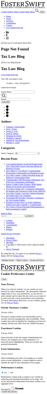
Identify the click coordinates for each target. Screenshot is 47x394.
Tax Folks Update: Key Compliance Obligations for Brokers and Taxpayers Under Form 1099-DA (25, 190)
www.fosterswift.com (14, 28)
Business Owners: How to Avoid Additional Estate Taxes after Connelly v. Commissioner (23, 203)
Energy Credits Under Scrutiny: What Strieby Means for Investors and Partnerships (24, 185)
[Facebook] (6, 36)
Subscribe (5, 102)
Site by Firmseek (12, 249)
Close (4, 279)
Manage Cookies (8, 260)
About (8, 19)
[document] (23, 328)
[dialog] (23, 257)
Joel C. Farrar (11, 129)
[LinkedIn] (7, 107)
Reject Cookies (22, 260)
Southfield (10, 223)
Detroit (9, 227)
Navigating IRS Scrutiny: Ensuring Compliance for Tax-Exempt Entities (25, 199)
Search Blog (6, 92)
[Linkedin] (7, 33)
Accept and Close (36, 260)
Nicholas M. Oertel (13, 136)
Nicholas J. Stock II (14, 138)
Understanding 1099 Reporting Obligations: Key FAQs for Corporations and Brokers (25, 181)
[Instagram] (7, 39)
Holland (9, 229)
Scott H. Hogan (12, 134)
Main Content (19, 12)
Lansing (9, 220)
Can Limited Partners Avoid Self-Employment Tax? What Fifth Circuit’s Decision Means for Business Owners (24, 166)
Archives (9, 21)
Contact (9, 25)
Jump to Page (6, 213)
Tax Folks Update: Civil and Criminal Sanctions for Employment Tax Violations (25, 194)
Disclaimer (10, 238)
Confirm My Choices (9, 392)
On (5, 373)
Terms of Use (18, 256)
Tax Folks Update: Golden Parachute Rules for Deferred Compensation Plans (24, 176)
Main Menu (30, 12)
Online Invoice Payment (10, 234)
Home (8, 16)
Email (3, 99)
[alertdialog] (23, 328)
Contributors (11, 23)
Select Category (7, 153)
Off (11, 373)
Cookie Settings (7, 12)
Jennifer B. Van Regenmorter (17, 140)
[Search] (37, 12)
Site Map (9, 242)
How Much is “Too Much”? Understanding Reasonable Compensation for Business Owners (25, 172)
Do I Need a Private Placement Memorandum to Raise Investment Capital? (25, 208)
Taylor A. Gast (12, 131)
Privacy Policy (12, 240)
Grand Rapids (11, 225)
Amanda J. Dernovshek (15, 127)
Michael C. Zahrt (13, 143)
